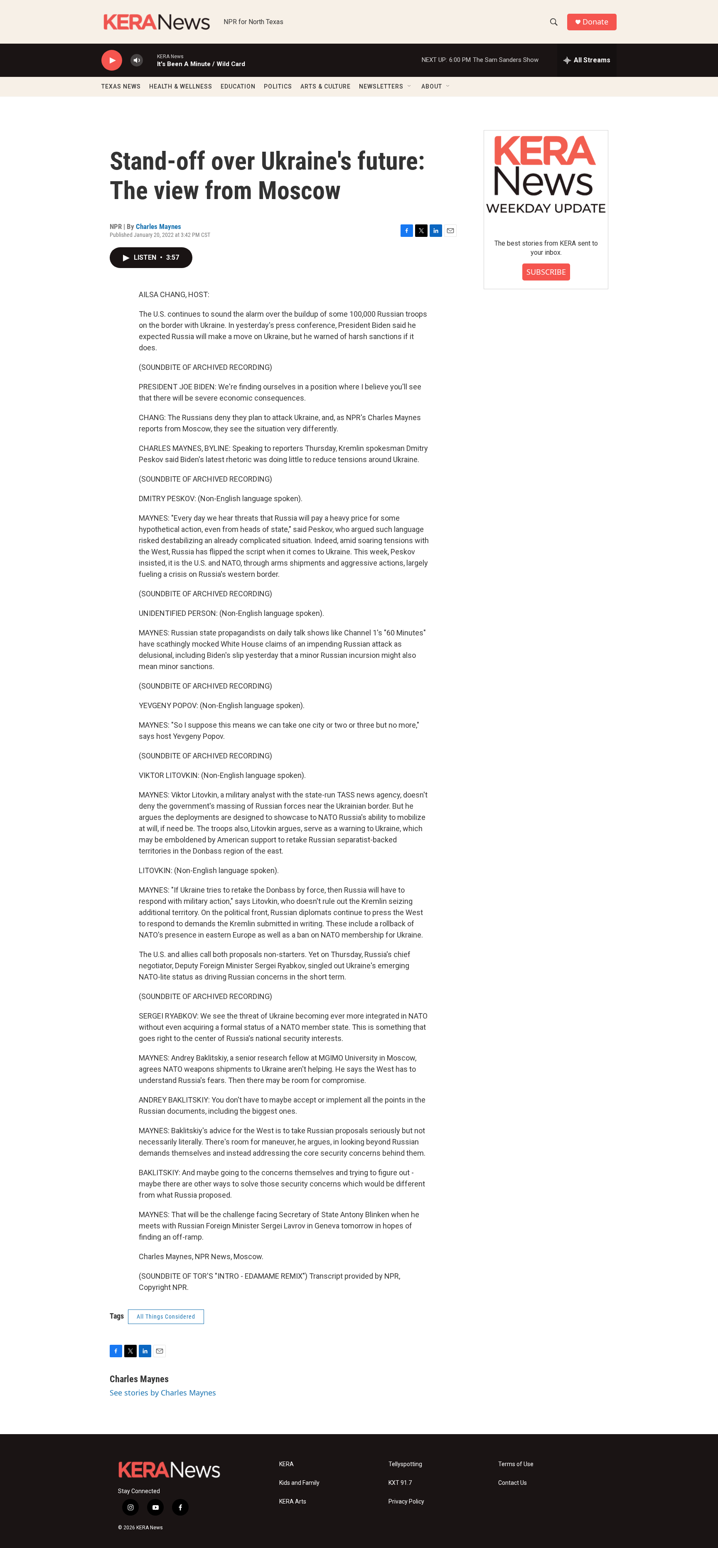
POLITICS (278, 86)
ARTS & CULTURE (325, 86)
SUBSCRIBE (546, 272)
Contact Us (512, 1483)
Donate (595, 21)
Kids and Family (299, 1483)
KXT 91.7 (400, 1483)
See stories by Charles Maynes (163, 1393)
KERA (286, 1464)
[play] (111, 60)
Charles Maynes (158, 226)
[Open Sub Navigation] (409, 86)
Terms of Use (516, 1464)
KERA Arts (292, 1502)
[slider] (150, 60)
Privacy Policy (406, 1502)
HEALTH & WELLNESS (180, 86)
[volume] (137, 60)
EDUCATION (238, 86)
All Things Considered (166, 1316)
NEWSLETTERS (381, 86)
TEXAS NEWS (121, 86)
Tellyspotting (405, 1464)
